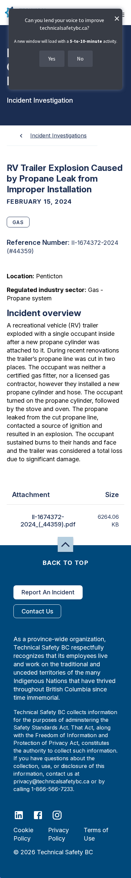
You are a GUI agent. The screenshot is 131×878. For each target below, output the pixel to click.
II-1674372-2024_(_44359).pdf (48, 520)
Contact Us (37, 611)
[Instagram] (61, 814)
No (80, 58)
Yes (51, 58)
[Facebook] (42, 814)
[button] (65, 544)
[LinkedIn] (23, 814)
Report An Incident (48, 592)
